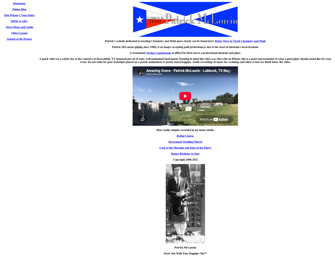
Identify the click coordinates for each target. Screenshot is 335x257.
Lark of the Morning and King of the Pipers (185, 147)
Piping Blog (19, 9)
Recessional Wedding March (185, 141)
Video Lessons (19, 33)
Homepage (19, 3)
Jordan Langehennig (158, 52)
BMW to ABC (19, 21)
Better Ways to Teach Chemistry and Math (240, 41)
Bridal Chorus (185, 135)
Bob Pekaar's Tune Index (19, 15)
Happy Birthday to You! (185, 153)
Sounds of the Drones (19, 38)
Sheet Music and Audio (19, 27)
